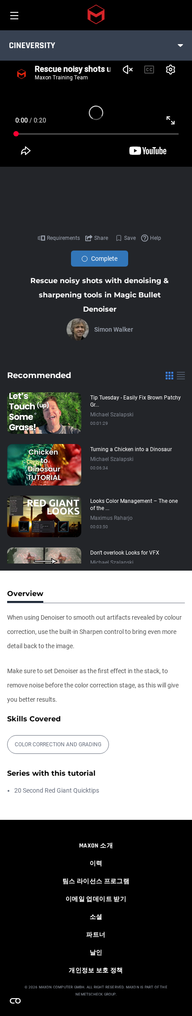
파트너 (95, 935)
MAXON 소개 (96, 846)
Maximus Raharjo (111, 518)
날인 (96, 953)
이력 (96, 864)
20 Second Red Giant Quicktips (56, 790)
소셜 (96, 917)
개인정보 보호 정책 (96, 971)
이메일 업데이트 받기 (96, 899)
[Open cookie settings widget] (15, 1001)
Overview (25, 593)
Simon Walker (113, 329)
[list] (181, 375)
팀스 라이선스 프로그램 (96, 881)
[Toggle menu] (180, 45)
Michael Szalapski (112, 414)
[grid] (169, 375)
